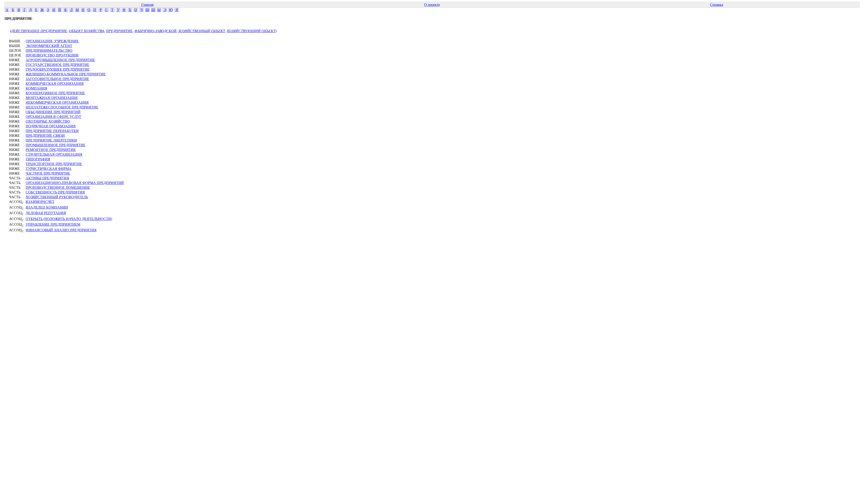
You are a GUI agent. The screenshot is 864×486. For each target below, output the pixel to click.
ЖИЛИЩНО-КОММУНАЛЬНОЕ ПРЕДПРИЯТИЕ (66, 74)
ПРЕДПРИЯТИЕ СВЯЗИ (45, 135)
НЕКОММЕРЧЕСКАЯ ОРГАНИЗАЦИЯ (57, 102)
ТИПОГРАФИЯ (38, 159)
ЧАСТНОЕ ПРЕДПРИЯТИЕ (48, 173)
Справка (716, 5)
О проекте (432, 5)
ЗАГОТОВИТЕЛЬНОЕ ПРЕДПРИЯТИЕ (57, 79)
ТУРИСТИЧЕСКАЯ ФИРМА (49, 169)
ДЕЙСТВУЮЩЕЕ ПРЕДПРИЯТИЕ (39, 31)
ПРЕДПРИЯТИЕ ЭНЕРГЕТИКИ (51, 140)
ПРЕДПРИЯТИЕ (119, 31)
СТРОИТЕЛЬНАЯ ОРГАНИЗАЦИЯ (54, 154)
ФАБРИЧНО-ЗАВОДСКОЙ (155, 31)
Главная (147, 5)
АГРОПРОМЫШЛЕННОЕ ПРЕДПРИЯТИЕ (60, 60)
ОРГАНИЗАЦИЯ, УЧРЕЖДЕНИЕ (52, 41)
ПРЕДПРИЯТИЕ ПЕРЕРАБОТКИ (52, 131)
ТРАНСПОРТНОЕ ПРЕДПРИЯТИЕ (54, 164)
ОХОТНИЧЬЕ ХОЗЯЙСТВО (48, 121)
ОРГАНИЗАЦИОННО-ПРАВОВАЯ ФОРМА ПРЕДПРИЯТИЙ (75, 183)
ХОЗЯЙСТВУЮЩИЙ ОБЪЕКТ (251, 31)
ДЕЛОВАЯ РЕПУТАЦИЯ (46, 213)
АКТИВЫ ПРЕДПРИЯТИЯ (47, 178)
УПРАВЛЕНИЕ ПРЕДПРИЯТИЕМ (53, 224)
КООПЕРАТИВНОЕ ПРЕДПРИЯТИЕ (55, 93)
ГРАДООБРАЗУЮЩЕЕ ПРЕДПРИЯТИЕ (58, 69)
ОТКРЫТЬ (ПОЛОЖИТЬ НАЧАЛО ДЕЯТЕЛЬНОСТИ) (69, 219)
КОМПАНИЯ (36, 88)
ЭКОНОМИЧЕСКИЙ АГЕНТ (49, 46)
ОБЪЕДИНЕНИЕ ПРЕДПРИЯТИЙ (53, 112)
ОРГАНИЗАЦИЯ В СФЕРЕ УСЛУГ (53, 117)
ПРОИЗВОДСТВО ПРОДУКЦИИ (52, 55)
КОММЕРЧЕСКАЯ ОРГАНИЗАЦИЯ (55, 84)
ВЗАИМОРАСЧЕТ (40, 202)
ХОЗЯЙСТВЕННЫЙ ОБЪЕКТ (201, 31)
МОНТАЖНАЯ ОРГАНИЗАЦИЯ (52, 98)
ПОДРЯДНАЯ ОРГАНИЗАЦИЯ (51, 126)
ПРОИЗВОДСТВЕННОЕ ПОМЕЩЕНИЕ (58, 187)
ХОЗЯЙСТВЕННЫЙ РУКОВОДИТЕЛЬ (57, 197)
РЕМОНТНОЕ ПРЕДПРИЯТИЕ (51, 150)
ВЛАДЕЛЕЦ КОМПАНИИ (47, 207)
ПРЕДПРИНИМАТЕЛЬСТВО (49, 50)
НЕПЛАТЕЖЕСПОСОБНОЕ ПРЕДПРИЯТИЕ (62, 107)
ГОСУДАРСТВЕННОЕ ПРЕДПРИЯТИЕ (57, 65)
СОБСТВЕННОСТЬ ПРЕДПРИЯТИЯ (55, 192)
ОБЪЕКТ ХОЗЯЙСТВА (86, 31)
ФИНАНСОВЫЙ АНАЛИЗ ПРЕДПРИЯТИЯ (61, 230)
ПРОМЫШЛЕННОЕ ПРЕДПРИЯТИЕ (56, 145)
